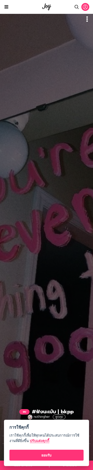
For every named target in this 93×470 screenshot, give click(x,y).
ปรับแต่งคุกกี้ (39, 441)
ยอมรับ (46, 455)
